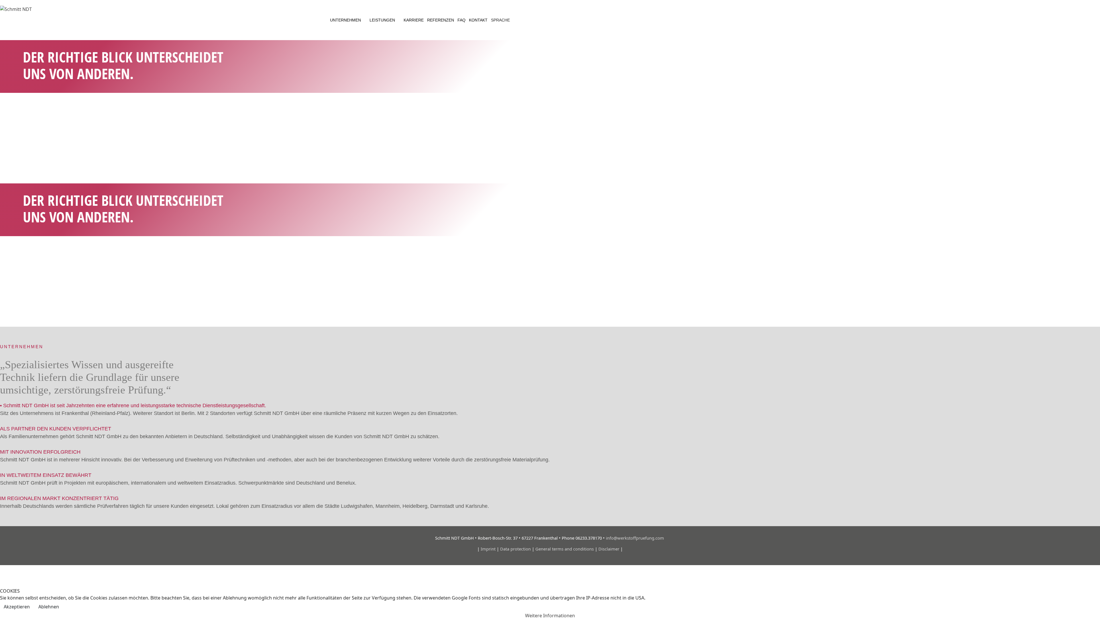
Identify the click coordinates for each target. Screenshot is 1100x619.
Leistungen (382, 20)
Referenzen (440, 20)
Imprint (488, 549)
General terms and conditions (564, 549)
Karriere (414, 20)
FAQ (461, 20)
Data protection (515, 549)
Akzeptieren (17, 607)
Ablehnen (48, 607)
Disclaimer (608, 549)
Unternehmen (345, 20)
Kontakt (478, 20)
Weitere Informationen (550, 615)
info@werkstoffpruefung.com (635, 538)
